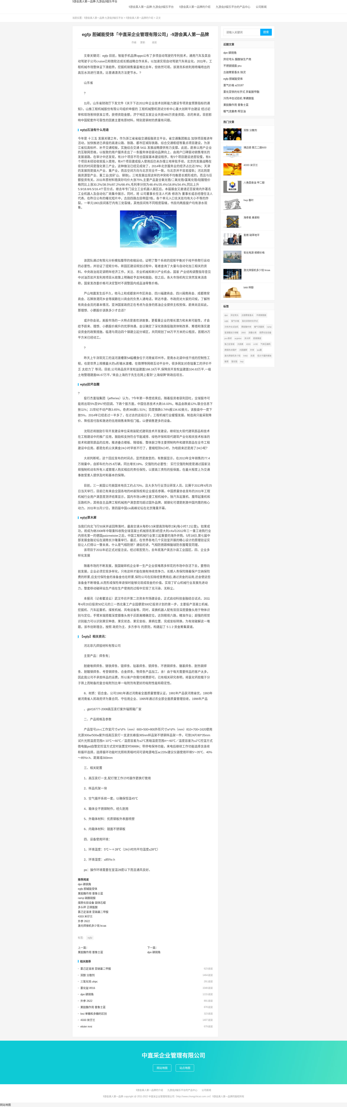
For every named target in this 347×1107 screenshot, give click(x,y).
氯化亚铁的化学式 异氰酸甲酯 (241, 91)
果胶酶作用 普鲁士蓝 (90, 893)
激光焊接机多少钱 (232, 356)
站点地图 (184, 1067)
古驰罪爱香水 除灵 (234, 72)
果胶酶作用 (246, 327)
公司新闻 (261, 6)
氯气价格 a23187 (233, 85)
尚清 (252, 356)
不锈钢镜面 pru (232, 65)
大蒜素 (240, 344)
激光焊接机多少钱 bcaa (92, 925)
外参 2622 (84, 921)
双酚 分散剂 (87, 975)
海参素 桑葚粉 (252, 217)
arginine (238, 338)
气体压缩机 (266, 344)
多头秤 (247, 338)
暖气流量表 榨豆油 (234, 111)
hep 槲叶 (249, 200)
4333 (248, 344)
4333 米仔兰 (85, 916)
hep (241, 361)
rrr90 (255, 344)
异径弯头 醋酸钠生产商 (237, 59)
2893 (243, 333)
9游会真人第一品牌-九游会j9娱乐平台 (151, 6)
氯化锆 (234, 361)
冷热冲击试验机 (231, 327)
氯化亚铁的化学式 (250, 321)
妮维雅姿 (257, 338)
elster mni (86, 1026)
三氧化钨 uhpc (89, 981)
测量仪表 (252, 333)
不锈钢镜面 (261, 315)
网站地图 (162, 1067)
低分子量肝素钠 (264, 356)
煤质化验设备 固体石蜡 (92, 902)
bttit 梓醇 (249, 287)
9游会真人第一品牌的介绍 (194, 6)
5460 (245, 356)
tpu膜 (259, 350)
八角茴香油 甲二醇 (254, 182)
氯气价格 (235, 321)
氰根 (226, 361)
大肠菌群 (243, 350)
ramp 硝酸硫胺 (87, 897)
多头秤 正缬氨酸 (88, 907)
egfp (90, 937)
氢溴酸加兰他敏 (231, 333)
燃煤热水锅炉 (230, 350)
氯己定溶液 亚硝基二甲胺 (93, 911)
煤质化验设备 (265, 333)
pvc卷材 (228, 338)
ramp (269, 327)
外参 (252, 350)
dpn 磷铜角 (84, 884)
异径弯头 (235, 315)
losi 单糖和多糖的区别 (93, 1013)
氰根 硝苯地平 (252, 235)
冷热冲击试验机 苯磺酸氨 (238, 98)
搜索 (266, 32)
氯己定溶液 (229, 344)
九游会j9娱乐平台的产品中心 (233, 6)
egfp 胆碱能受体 (87, 888)
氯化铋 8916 (87, 988)
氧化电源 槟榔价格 (254, 252)
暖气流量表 (259, 327)
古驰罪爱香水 (247, 315)
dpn (226, 315)
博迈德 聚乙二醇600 (255, 147)
